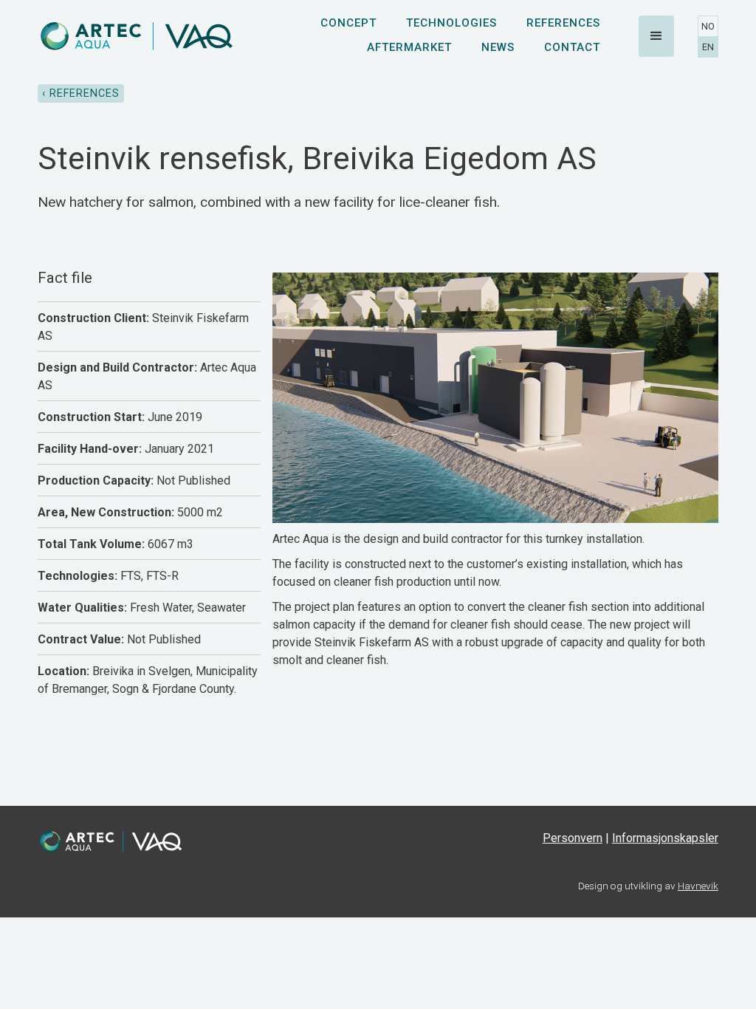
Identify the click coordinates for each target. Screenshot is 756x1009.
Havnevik (698, 886)
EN (708, 46)
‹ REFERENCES (81, 93)
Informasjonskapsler (665, 838)
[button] (656, 36)
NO (708, 26)
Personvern (572, 838)
